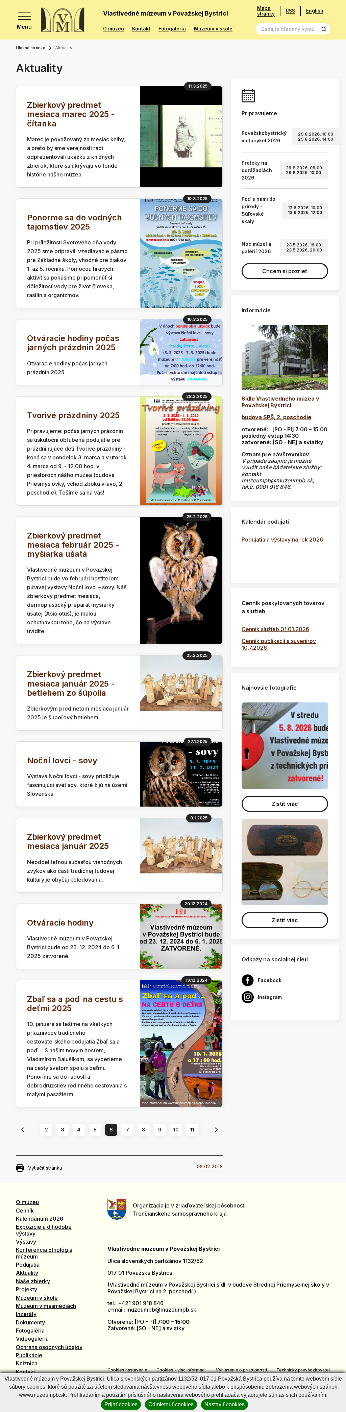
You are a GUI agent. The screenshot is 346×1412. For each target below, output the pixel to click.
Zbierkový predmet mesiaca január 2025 (68, 841)
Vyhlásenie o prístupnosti (241, 1369)
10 (176, 1129)
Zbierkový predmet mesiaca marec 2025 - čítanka (71, 114)
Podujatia (28, 1264)
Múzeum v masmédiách (46, 1305)
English (314, 11)
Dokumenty (30, 1322)
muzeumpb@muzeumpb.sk (161, 1309)
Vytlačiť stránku (45, 1168)
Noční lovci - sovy (62, 760)
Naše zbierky (33, 1281)
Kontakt (141, 28)
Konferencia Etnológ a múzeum (44, 1253)
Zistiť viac (285, 803)
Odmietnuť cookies (171, 1404)
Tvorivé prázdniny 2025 (73, 415)
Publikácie (29, 1355)
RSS (290, 11)
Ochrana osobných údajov (49, 1347)
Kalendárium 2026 (39, 1218)
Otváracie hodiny (60, 923)
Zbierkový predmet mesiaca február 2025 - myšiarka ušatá (73, 545)
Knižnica (27, 1363)
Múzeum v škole (213, 28)
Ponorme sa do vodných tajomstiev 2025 (74, 222)
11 (192, 1129)
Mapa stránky (266, 11)
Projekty (26, 1289)
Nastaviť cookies (224, 1404)
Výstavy (26, 1241)
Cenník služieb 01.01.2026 (275, 629)
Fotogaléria (172, 28)
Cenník (25, 1210)
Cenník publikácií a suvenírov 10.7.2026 (279, 644)
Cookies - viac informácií (181, 1369)
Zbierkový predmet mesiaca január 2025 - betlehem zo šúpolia (71, 683)
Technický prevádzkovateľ (303, 1369)
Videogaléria (32, 1338)
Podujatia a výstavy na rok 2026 (282, 539)
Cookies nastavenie (127, 1369)
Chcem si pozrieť (284, 271)
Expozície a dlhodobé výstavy (44, 1230)
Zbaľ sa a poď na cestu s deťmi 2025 (75, 1003)
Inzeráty (26, 1314)
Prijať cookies (121, 1404)
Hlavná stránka (30, 47)
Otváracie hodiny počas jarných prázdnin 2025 (73, 342)
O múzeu (113, 28)
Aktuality (27, 1272)
